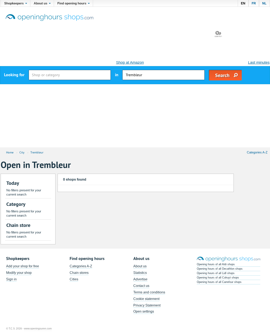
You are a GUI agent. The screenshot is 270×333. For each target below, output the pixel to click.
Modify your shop (19, 272)
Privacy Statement (147, 305)
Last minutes (259, 62)
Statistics (140, 272)
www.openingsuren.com (38, 328)
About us (140, 266)
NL (264, 3)
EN (243, 3)
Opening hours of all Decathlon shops (220, 268)
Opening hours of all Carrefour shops (219, 282)
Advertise (140, 279)
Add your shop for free (22, 266)
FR (254, 3)
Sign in (11, 279)
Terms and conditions (149, 292)
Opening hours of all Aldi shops (216, 264)
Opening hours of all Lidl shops (216, 273)
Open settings (143, 311)
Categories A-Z (257, 152)
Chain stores (79, 272)
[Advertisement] (135, 115)
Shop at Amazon (130, 62)
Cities (74, 279)
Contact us (141, 286)
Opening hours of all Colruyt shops (218, 277)
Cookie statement (146, 299)
